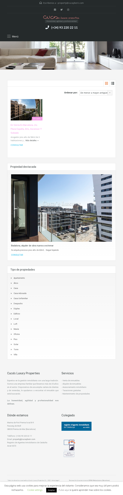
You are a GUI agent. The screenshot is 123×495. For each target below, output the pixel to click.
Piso (15, 339)
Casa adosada (20, 293)
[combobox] (95, 92)
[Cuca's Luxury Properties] (61, 17)
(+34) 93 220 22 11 (64, 27)
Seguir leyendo (52, 250)
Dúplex (17, 308)
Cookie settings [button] (34, 489)
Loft (15, 324)
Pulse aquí (64, 489)
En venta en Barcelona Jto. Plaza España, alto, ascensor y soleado (26, 129)
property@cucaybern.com (71, 3)
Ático (16, 283)
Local (16, 319)
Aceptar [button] (51, 490)
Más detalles (31, 140)
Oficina (17, 334)
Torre (16, 349)
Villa (15, 354)
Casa (16, 288)
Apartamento (19, 278)
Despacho (18, 303)
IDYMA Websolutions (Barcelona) (99, 480)
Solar (16, 344)
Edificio (17, 314)
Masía (16, 329)
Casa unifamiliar (21, 298)
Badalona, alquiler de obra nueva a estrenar (32, 245)
